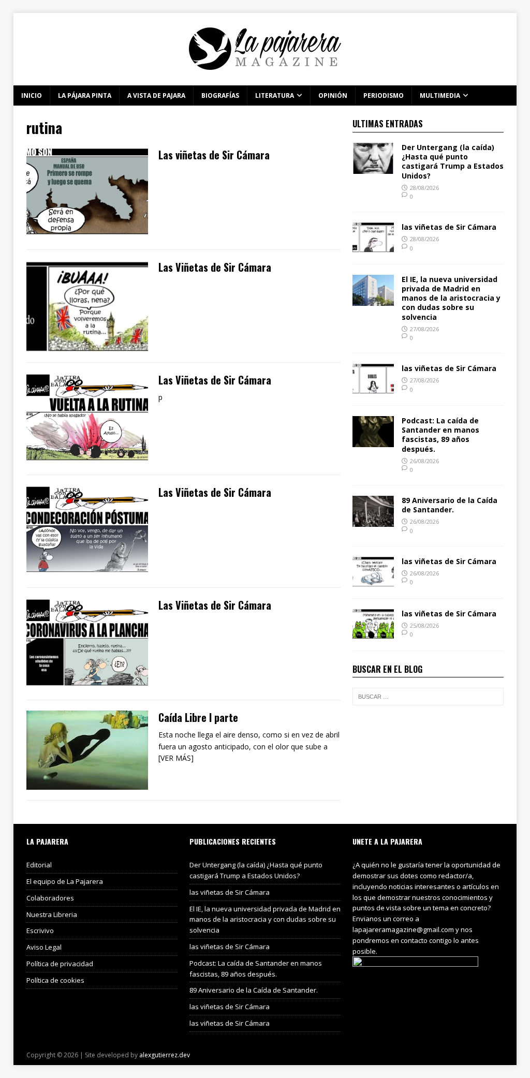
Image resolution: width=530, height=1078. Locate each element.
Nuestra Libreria (51, 914)
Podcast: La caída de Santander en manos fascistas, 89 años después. (440, 435)
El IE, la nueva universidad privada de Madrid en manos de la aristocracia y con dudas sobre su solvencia (451, 298)
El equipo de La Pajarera (64, 881)
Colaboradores (50, 898)
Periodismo (383, 95)
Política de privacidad (59, 963)
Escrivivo (40, 930)
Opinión (332, 95)
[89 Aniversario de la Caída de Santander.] (373, 521)
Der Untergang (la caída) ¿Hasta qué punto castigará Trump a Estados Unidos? (453, 161)
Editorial (39, 864)
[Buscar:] (428, 696)
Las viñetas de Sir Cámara (214, 155)
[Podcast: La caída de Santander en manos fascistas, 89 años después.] (373, 441)
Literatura (274, 95)
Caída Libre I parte (198, 717)
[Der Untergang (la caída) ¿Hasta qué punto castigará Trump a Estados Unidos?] (373, 168)
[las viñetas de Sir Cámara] (373, 248)
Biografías (220, 95)
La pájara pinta (84, 95)
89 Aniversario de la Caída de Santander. (449, 504)
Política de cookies (55, 980)
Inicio (31, 95)
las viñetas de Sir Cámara (449, 227)
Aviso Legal (44, 947)
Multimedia (440, 95)
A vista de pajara (156, 95)
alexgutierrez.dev (164, 1055)
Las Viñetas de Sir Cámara (214, 267)
